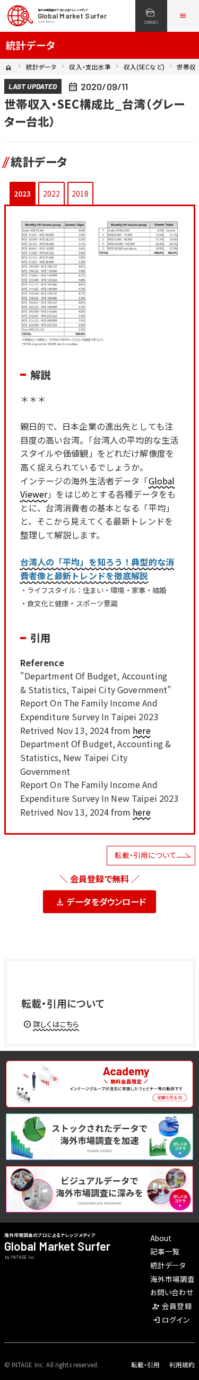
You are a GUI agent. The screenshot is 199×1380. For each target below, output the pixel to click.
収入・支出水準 (90, 67)
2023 (22, 193)
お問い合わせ (172, 1292)
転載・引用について (146, 855)
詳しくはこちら (51, 1024)
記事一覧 (165, 1251)
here (142, 730)
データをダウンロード (100, 901)
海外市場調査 (172, 1278)
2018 (80, 193)
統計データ (41, 67)
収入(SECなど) (144, 67)
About (161, 1238)
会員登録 (172, 1306)
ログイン (170, 1319)
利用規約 (182, 1364)
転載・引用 (145, 1364)
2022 (51, 193)
